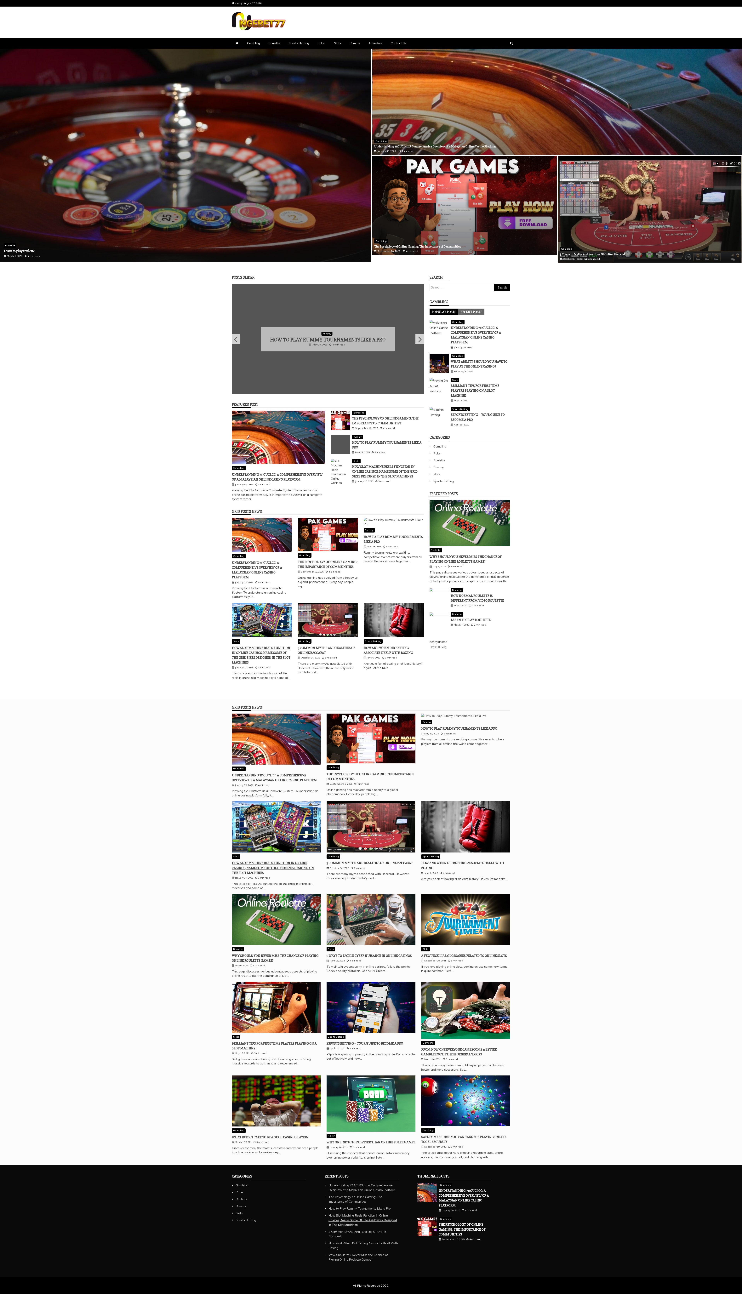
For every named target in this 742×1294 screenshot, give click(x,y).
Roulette (274, 43)
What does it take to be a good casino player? (270, 1138)
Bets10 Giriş (438, 647)
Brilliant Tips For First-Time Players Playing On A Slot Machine (475, 390)
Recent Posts (471, 312)
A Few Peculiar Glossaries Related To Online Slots (464, 957)
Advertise (375, 43)
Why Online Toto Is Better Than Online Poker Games (371, 1143)
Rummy (355, 43)
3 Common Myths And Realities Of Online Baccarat (592, 254)
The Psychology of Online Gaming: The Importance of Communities (417, 246)
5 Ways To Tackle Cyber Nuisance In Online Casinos (369, 957)
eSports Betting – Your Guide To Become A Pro (365, 1044)
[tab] (444, 312)
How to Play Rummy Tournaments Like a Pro (459, 729)
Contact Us (399, 43)
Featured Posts (444, 493)
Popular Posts (444, 312)
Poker (321, 43)
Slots (337, 43)
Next (419, 340)
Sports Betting (299, 43)
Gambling (253, 43)
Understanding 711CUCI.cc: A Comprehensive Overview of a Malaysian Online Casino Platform (435, 146)
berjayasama (438, 642)
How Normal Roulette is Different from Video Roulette (42, 251)
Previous (236, 340)
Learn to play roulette (471, 620)
